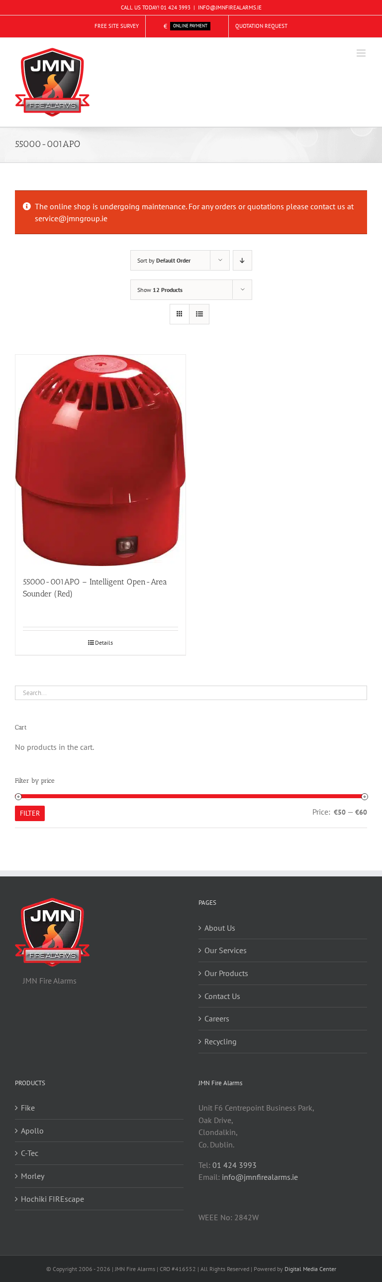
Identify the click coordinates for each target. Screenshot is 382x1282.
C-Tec (29, 1153)
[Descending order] (242, 260)
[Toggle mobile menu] (362, 53)
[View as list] (199, 314)
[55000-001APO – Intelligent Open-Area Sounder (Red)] (100, 460)
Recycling (220, 1041)
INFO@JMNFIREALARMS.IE (230, 7)
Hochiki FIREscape (52, 1199)
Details (104, 642)
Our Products (226, 973)
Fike (28, 1108)
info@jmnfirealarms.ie (260, 1177)
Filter (30, 813)
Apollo (32, 1131)
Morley (32, 1176)
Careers (216, 1018)
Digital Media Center (310, 1269)
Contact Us (222, 996)
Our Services (225, 950)
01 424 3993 (176, 7)
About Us (219, 928)
